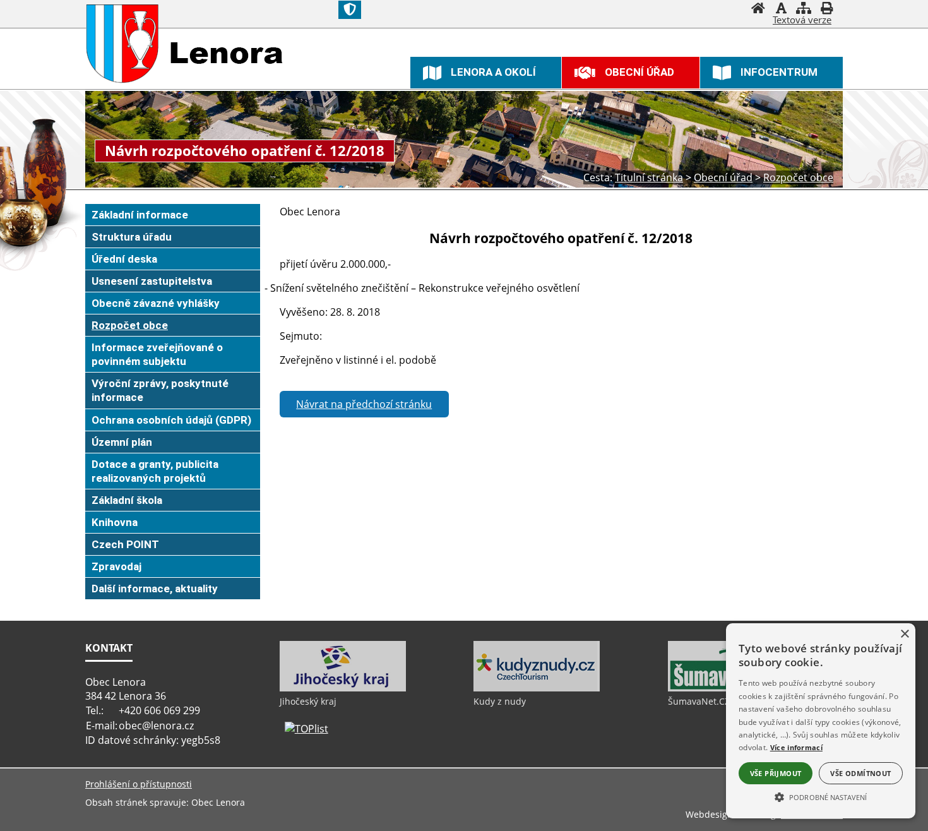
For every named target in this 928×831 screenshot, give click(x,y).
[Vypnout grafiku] (780, 9)
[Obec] (122, 43)
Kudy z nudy (499, 701)
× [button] (904, 634)
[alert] (820, 720)
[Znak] (349, 10)
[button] (821, 796)
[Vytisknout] (826, 9)
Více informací (796, 747)
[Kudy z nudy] (536, 688)
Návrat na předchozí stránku (364, 404)
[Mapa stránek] (803, 9)
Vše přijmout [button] (776, 773)
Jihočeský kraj (308, 701)
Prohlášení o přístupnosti (138, 784)
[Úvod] (758, 9)
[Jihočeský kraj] (343, 688)
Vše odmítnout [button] (860, 773)
